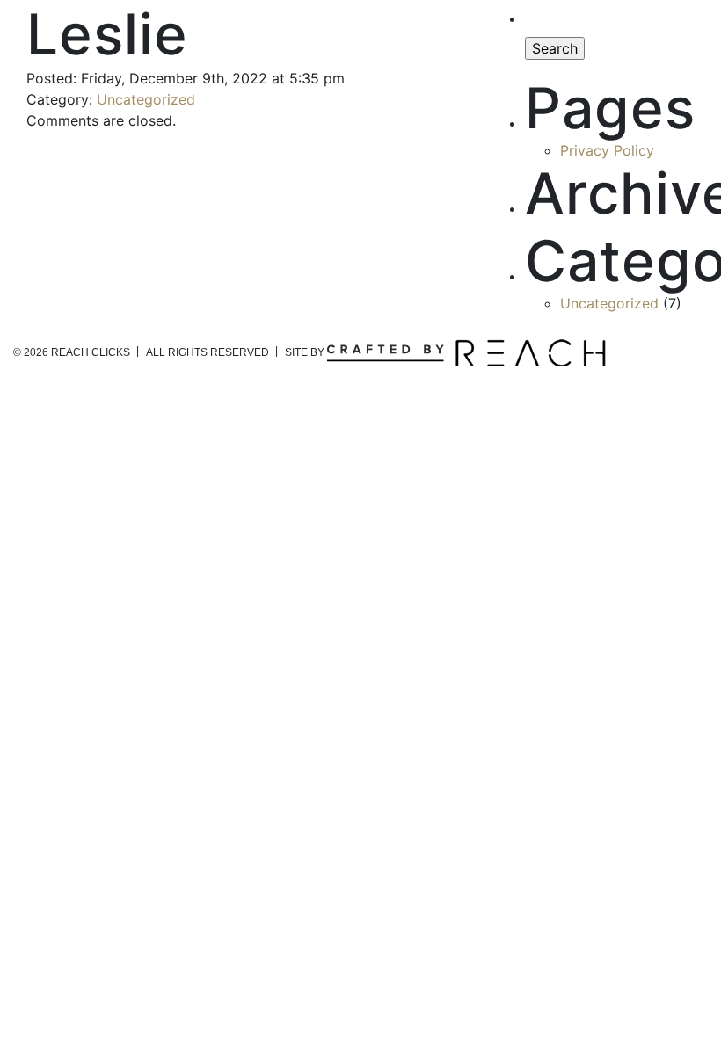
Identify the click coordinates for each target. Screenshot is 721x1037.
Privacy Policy (607, 150)
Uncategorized (146, 99)
